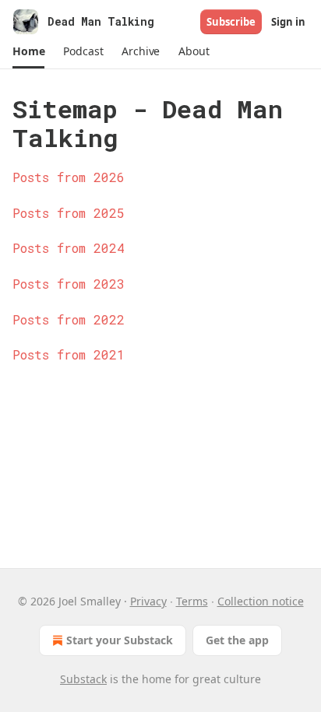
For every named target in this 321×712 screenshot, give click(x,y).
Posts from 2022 (68, 319)
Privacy (148, 601)
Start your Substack (119, 640)
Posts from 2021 (68, 354)
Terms (192, 601)
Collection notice (260, 601)
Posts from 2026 (68, 177)
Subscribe (231, 22)
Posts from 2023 (68, 283)
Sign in (288, 22)
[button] (28, 51)
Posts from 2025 (68, 213)
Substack (83, 679)
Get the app (237, 640)
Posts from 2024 (68, 248)
